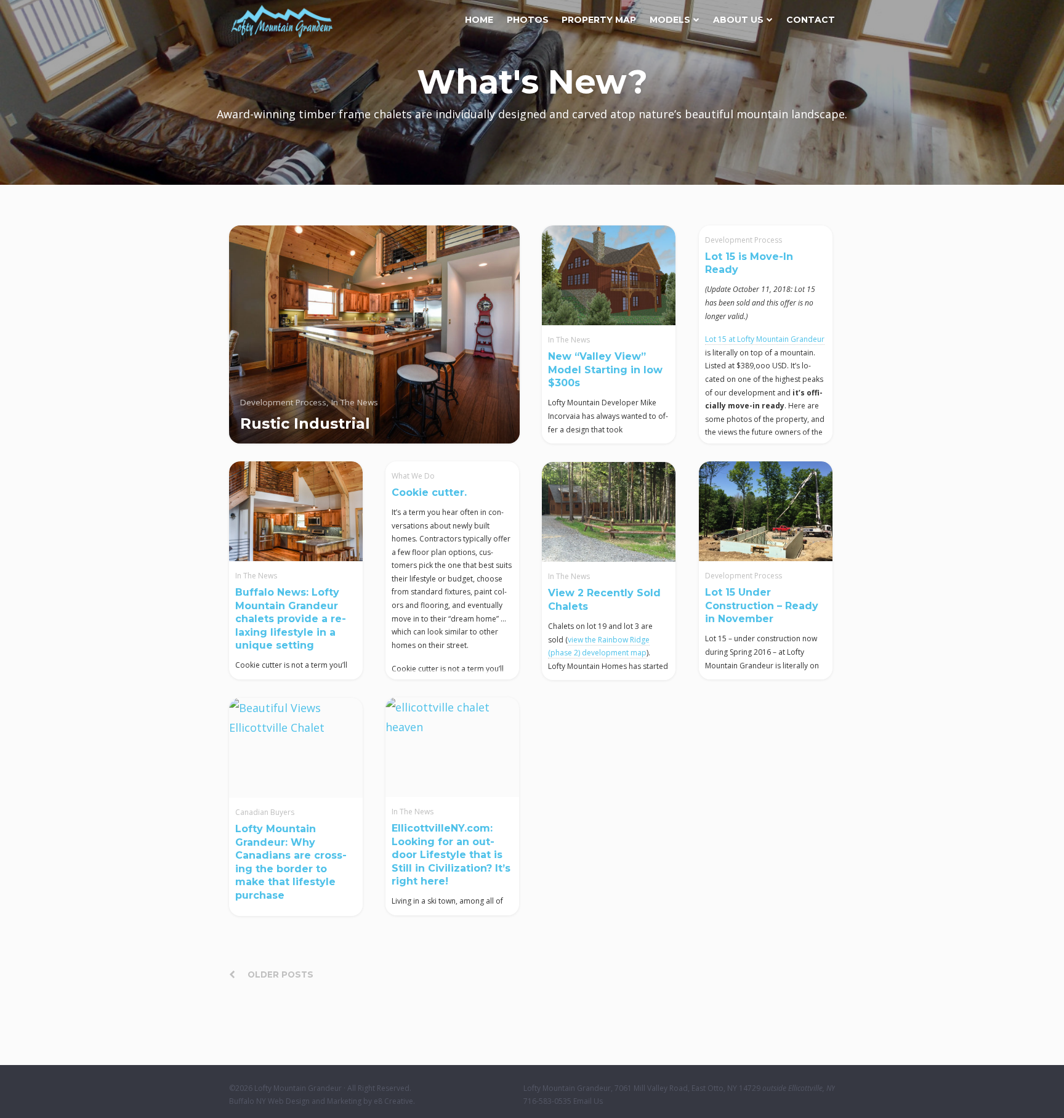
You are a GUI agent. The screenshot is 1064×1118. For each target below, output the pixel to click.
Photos (528, 19)
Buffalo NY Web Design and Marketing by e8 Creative (321, 1101)
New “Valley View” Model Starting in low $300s (605, 369)
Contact (810, 19)
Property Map (599, 19)
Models (670, 19)
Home (479, 19)
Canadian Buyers (264, 812)
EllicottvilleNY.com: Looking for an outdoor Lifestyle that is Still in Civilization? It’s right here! (451, 854)
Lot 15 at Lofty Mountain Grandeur (764, 339)
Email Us (588, 1101)
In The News (569, 339)
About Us (738, 19)
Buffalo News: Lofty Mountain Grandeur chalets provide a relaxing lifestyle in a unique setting (290, 618)
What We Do (413, 476)
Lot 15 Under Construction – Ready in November (761, 605)
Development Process (743, 240)
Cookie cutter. (429, 492)
